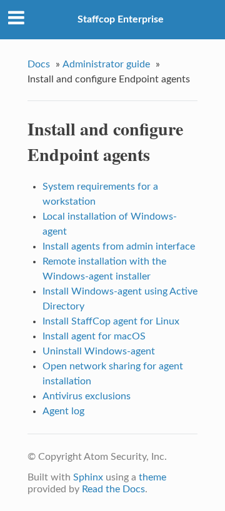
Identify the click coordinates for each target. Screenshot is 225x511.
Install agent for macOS (94, 336)
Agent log (63, 411)
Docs (39, 64)
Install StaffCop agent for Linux (110, 321)
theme (152, 477)
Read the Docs (113, 489)
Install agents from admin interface (118, 246)
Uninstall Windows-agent (98, 351)
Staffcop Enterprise (121, 19)
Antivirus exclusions (86, 396)
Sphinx (88, 477)
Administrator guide (106, 64)
